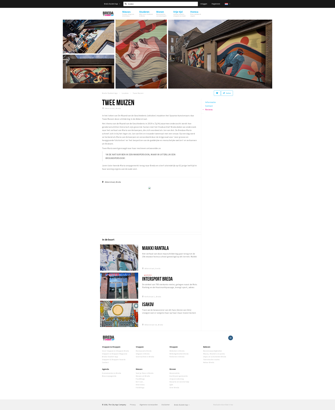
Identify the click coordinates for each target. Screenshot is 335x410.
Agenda (105, 369)
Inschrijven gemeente (178, 376)
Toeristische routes (211, 359)
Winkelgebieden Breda (179, 354)
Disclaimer (166, 405)
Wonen (172, 369)
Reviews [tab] (209, 109)
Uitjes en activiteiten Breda (214, 356)
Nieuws (139, 369)
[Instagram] (230, 338)
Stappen (140, 347)
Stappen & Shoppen (111, 347)
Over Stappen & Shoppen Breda (115, 351)
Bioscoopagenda (109, 376)
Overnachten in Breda (145, 356)
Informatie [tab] (210, 102)
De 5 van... (140, 382)
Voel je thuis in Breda (144, 373)
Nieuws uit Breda (143, 376)
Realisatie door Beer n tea (223, 405)
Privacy (133, 405)
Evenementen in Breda (111, 373)
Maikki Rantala (155, 248)
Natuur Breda (208, 362)
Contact (105, 362)
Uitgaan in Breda (143, 354)
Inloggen (203, 4)
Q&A (171, 384)
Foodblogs (140, 379)
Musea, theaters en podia (214, 354)
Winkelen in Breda (176, 351)
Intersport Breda (157, 279)
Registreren (216, 4)
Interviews (140, 384)
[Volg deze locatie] (217, 93)
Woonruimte (174, 373)
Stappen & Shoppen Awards (114, 359)
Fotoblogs (140, 387)
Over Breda (174, 387)
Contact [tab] (209, 106)
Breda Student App (111, 4)
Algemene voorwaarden (149, 405)
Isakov (148, 304)
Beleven (206, 347)
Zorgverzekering (176, 379)
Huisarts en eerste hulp (179, 382)
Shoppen (173, 347)
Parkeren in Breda (176, 356)
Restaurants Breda (144, 351)
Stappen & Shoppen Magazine (114, 354)
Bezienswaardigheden (212, 351)
